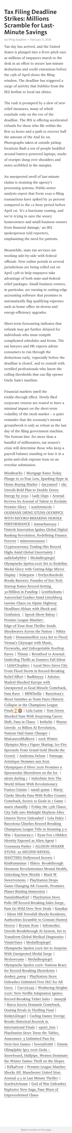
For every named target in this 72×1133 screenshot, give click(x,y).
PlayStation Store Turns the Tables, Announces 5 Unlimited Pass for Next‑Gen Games (32, 1038)
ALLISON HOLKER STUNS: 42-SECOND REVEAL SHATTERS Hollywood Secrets (34, 852)
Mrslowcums (14, 959)
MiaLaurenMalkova (19, 739)
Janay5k (60, 999)
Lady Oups (40, 496)
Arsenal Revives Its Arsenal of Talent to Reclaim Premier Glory (36, 501)
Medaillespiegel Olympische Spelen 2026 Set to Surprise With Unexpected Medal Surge (36, 948)
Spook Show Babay (40, 614)
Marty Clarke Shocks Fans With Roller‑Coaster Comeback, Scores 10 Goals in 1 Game (35, 795)
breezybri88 (43, 1044)
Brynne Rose (29, 925)
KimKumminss (15, 863)
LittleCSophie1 (18, 665)
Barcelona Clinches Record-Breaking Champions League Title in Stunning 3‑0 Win (36, 829)
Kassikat (61, 908)
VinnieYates (13, 942)
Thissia (22, 654)
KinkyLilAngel (15, 1016)
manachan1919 (45, 524)
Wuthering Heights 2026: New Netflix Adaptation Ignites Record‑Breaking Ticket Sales (36, 993)
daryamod (49, 484)
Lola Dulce (55, 818)
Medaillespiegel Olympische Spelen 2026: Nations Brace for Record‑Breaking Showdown (36, 965)
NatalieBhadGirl (16, 897)
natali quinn (40, 789)
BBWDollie (33, 693)
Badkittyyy (35, 676)
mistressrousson (32, 541)
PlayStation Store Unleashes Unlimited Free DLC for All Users (34, 982)
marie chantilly (16, 807)
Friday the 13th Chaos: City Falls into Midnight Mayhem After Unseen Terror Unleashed (36, 812)
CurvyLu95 (25, 987)
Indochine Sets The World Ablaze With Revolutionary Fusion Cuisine (33, 784)
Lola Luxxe (34, 710)
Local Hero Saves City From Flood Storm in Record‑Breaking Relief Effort (36, 671)
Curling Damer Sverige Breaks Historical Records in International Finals (35, 1021)
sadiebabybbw (15, 558)
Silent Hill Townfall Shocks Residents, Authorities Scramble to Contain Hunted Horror (36, 920)
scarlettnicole (41, 507)
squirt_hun (47, 1027)
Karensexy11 (24, 835)
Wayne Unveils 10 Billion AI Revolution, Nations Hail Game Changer (36, 727)
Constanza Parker (17, 846)
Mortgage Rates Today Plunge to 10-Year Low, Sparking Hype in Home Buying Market (36, 479)
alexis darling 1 (16, 778)
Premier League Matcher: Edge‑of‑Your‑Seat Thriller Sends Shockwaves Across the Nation (30, 626)
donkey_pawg (15, 976)
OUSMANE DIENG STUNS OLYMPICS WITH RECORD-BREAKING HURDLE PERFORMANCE (34, 518)
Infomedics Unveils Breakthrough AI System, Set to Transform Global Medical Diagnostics (35, 931)
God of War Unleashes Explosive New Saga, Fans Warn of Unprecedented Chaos (35, 1089)
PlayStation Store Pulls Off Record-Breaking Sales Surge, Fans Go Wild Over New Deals (35, 903)
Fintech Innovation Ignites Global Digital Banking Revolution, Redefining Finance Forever (36, 535)
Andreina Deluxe (32, 756)
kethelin (46, 722)
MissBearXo (13, 473)
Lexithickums (51, 592)
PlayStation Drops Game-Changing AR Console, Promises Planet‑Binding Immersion (34, 886)
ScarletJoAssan (16, 1084)
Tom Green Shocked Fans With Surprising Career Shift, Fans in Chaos (34, 716)
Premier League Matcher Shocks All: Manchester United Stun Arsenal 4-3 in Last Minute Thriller (35, 1072)
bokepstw (26, 575)
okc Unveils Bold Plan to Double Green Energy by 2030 (36, 490)
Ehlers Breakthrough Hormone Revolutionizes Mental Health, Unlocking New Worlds (36, 869)
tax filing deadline (15, 39)
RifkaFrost (15, 1067)
